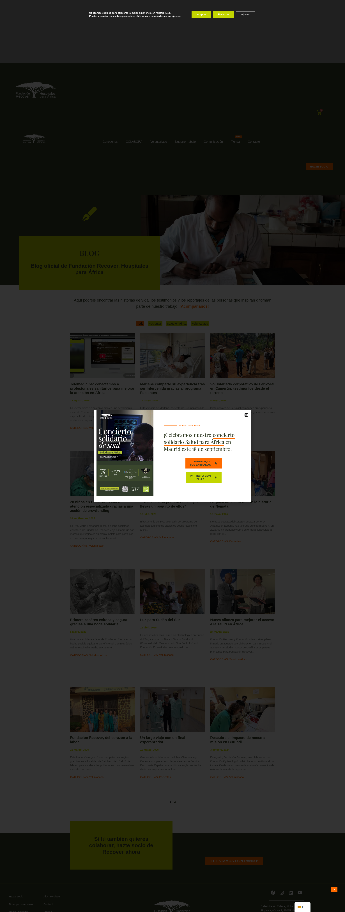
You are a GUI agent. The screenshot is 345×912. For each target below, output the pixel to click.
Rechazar (223, 14)
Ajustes (245, 14)
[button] (246, 415)
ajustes (176, 16)
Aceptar (201, 14)
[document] (172, 456)
